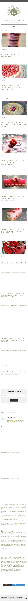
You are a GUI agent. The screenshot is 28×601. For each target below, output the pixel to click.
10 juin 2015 (3, 117)
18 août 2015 (3, 80)
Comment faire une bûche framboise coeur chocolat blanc (13, 198)
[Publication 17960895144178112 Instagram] (14, 438)
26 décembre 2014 (4, 223)
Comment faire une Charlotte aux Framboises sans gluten (14, 87)
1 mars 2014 (3, 287)
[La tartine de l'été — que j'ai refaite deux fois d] (14, 569)
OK (15, 600)
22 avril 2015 (3, 155)
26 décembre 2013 (4, 332)
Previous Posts (6, 385)
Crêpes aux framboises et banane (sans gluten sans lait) (13, 124)
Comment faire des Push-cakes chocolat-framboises (13, 162)
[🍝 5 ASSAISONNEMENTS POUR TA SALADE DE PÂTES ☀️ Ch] (14, 517)
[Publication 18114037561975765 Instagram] (14, 464)
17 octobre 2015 (4, 49)
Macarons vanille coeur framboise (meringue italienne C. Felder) (13, 373)
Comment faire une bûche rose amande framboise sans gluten (13, 231)
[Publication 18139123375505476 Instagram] (14, 490)
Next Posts (23, 385)
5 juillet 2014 (3, 256)
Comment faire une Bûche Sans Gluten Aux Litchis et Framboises (13, 340)
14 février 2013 (4, 365)
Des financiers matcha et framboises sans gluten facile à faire (13, 295)
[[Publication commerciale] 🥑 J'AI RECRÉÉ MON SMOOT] (14, 543)
